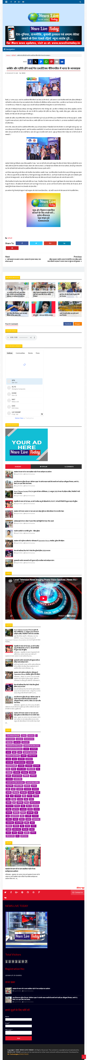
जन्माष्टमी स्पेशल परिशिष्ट (33, 782)
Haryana (31, 735)
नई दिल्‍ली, (23, 73)
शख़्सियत (16, 826)
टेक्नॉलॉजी (19, 789)
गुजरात (8, 776)
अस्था (19, 752)
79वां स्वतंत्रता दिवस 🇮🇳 (13, 735)
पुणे (14, 802)
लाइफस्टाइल (36, 819)
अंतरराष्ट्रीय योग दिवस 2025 (14, 749)
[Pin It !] (12, 248)
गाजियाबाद (16, 772)
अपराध (8, 752)
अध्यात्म (26, 749)
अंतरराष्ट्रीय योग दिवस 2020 (14, 745)
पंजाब (26, 799)
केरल (8, 769)
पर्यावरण (9, 802)
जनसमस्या (9, 779)
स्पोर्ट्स (32, 829)
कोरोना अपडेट (21, 769)
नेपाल (24, 796)
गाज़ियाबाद (24, 772)
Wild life (9, 742)
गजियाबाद (9, 772)
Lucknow (19, 739)
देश (7, 796)
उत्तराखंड (21, 766)
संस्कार (33, 826)
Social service (29, 739)
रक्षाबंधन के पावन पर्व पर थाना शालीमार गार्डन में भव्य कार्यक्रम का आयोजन (33, 472)
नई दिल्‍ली (13, 55)
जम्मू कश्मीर (9, 786)
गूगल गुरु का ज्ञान (17, 776)
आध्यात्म (24, 755)
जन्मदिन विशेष (18, 779)
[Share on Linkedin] (64, 243)
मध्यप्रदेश (23, 809)
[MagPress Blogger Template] (43, 15)
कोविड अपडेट (31, 769)
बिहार (23, 806)
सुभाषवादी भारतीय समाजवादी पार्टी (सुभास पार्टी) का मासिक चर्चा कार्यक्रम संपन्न (34, 560)
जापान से (27, 786)
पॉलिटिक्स (20, 802)
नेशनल (29, 796)
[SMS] (41, 61)
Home (8, 55)
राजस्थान (35, 816)
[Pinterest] (51, 61)
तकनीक (9, 792)
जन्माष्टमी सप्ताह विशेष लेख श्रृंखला (15, 782)
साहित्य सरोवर (16, 829)
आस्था (14, 759)
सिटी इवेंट (25, 829)
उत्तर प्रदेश (9, 762)
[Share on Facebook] (22, 243)
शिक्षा (22, 826)
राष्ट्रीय (15, 819)
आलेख (8, 759)
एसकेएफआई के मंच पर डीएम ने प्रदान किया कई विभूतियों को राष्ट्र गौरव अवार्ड (34, 521)
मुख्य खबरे (30, 812)
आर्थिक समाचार (32, 755)
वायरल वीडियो (19, 822)
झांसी (13, 789)
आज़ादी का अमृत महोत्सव (13, 755)
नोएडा (8, 799)
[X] (35, 61)
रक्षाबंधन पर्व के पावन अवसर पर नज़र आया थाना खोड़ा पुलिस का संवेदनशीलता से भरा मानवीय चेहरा (39, 511)
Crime (24, 735)
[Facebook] (30, 61)
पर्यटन (31, 799)
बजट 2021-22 (35, 802)
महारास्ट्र (16, 812)
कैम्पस (13, 769)
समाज (27, 826)
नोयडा (13, 799)
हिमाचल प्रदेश (10, 836)
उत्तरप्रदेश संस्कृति (11, 766)
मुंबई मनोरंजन (14, 816)
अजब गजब (17, 742)
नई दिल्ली (17, 796)
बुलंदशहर (36, 806)
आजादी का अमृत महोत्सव (30, 752)
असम (14, 752)
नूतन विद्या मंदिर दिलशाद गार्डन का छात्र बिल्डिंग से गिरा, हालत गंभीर (17, 314)
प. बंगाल (20, 799)
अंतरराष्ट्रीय (25, 742)
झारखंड (34, 786)
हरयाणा (27, 833)
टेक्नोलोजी (35, 789)
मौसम (22, 816)
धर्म (12, 796)
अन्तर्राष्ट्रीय (34, 749)
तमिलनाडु (15, 792)
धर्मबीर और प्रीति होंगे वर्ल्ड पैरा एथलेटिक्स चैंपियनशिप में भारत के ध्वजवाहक (43, 68)
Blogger (77, 324)
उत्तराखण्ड (28, 766)
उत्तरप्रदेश (29, 762)
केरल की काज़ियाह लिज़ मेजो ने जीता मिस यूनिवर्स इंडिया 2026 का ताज (32, 550)
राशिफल (9, 819)
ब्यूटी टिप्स (15, 809)
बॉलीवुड (8, 809)
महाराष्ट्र (9, 812)
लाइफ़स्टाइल (10, 822)
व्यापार (32, 822)
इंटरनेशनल (29, 759)
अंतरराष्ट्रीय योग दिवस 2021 (31, 745)
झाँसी (8, 789)
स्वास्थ (14, 833)
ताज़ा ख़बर (31, 792)
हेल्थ (17, 836)
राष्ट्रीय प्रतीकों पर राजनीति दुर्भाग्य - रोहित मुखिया (27, 531)
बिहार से (29, 806)
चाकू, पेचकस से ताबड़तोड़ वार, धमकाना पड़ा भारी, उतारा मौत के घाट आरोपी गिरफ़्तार (43, 294)
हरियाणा (33, 833)
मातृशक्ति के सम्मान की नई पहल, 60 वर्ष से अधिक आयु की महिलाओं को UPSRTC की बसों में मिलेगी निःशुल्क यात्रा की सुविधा (45, 501)
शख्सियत (9, 826)
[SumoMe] (62, 61)
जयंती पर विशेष (18, 786)
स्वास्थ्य (20, 833)
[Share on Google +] (50, 243)
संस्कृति (8, 829)
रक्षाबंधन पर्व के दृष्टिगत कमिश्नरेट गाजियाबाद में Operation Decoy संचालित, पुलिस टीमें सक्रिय (39, 541)
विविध (26, 822)
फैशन (26, 802)
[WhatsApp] (46, 61)
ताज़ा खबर (23, 792)
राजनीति (28, 816)
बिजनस (17, 806)
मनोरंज (30, 809)
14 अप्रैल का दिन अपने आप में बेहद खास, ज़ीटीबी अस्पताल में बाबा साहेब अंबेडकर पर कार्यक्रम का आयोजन (16, 294)
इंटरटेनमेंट (21, 759)
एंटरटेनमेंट (36, 766)
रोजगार (22, 819)
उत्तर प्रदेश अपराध (19, 762)
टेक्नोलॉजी (27, 789)
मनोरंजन (36, 809)
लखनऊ (28, 819)
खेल (38, 769)
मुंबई (8, 816)
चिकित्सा (26, 776)
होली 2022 (24, 836)
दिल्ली (37, 792)
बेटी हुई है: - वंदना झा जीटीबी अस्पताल (43, 315)
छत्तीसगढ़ (33, 776)
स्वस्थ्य (8, 833)
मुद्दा (36, 812)
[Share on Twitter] (36, 243)
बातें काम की (10, 806)
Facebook (68, 324)
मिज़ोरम (23, 812)
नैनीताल (36, 796)
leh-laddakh (10, 739)
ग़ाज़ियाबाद (32, 772)
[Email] (56, 61)
